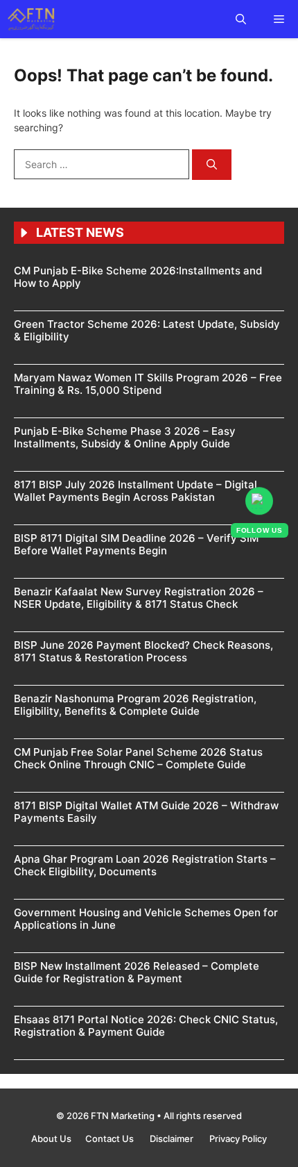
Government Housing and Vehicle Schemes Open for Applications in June (146, 919)
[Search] (211, 165)
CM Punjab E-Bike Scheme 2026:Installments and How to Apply (138, 277)
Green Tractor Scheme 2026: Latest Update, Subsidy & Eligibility (147, 330)
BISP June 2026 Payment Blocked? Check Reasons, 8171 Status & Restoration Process (143, 651)
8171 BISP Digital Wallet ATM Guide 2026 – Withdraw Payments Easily (146, 812)
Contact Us (110, 1138)
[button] (241, 19)
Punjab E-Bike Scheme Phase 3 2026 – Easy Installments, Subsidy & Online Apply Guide (125, 437)
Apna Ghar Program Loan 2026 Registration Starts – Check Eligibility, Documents (145, 865)
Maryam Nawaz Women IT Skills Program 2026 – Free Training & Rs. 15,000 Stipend (148, 384)
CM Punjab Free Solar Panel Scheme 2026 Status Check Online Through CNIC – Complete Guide (138, 758)
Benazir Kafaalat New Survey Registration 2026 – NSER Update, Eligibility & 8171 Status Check (138, 598)
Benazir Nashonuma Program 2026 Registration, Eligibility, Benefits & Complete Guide (135, 705)
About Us (51, 1138)
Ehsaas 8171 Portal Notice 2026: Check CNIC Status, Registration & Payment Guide (146, 1025)
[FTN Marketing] (32, 19)
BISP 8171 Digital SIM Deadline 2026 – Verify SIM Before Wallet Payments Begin (136, 544)
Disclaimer (172, 1138)
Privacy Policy (238, 1138)
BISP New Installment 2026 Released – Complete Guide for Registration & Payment (136, 972)
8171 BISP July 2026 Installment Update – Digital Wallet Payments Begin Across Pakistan (135, 491)
